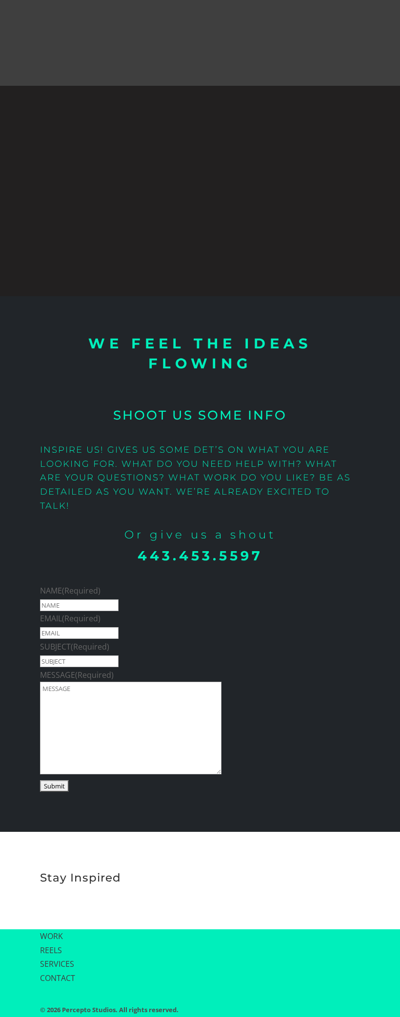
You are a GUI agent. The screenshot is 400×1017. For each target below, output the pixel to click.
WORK (51, 936)
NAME (70, 590)
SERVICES (57, 964)
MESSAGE (77, 675)
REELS (51, 950)
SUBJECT (74, 646)
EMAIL (70, 618)
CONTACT (57, 978)
